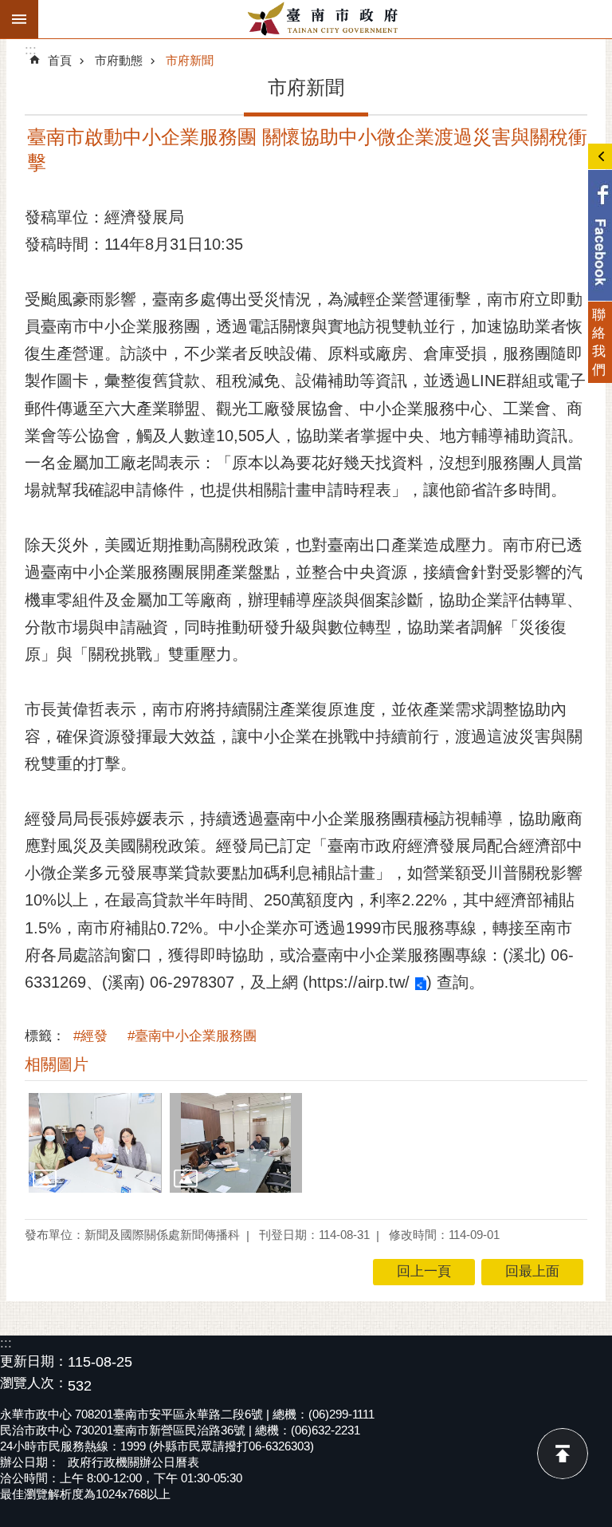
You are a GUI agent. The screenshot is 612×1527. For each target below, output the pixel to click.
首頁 (60, 60)
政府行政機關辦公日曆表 (133, 1462)
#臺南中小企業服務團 (192, 1036)
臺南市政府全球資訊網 (325, 19)
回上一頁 (424, 1271)
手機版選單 (19, 19)
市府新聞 (190, 60)
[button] (95, 1143)
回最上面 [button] (532, 1271)
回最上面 (562, 1453)
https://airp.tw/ (359, 982)
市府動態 (119, 60)
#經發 (90, 1036)
